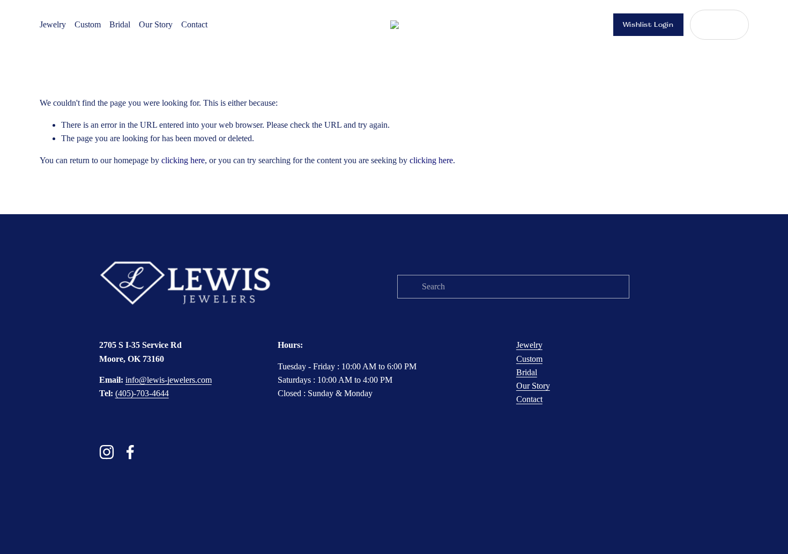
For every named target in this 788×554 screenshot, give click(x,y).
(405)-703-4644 (142, 393)
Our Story (156, 24)
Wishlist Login (648, 24)
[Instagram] (106, 452)
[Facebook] (130, 452)
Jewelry (53, 24)
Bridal (119, 24)
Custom (88, 24)
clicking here (183, 160)
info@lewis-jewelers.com (168, 379)
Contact (194, 24)
